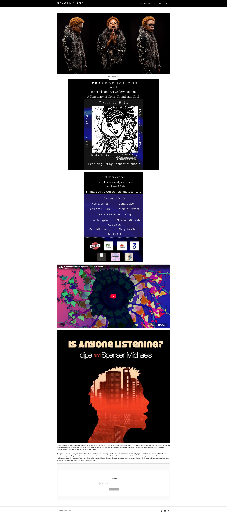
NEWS (167, 3)
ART (134, 3)
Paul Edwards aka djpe (141, 445)
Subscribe (113, 478)
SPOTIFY (161, 3)
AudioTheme (67, 510)
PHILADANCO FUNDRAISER (146, 3)
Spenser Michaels (70, 3)
